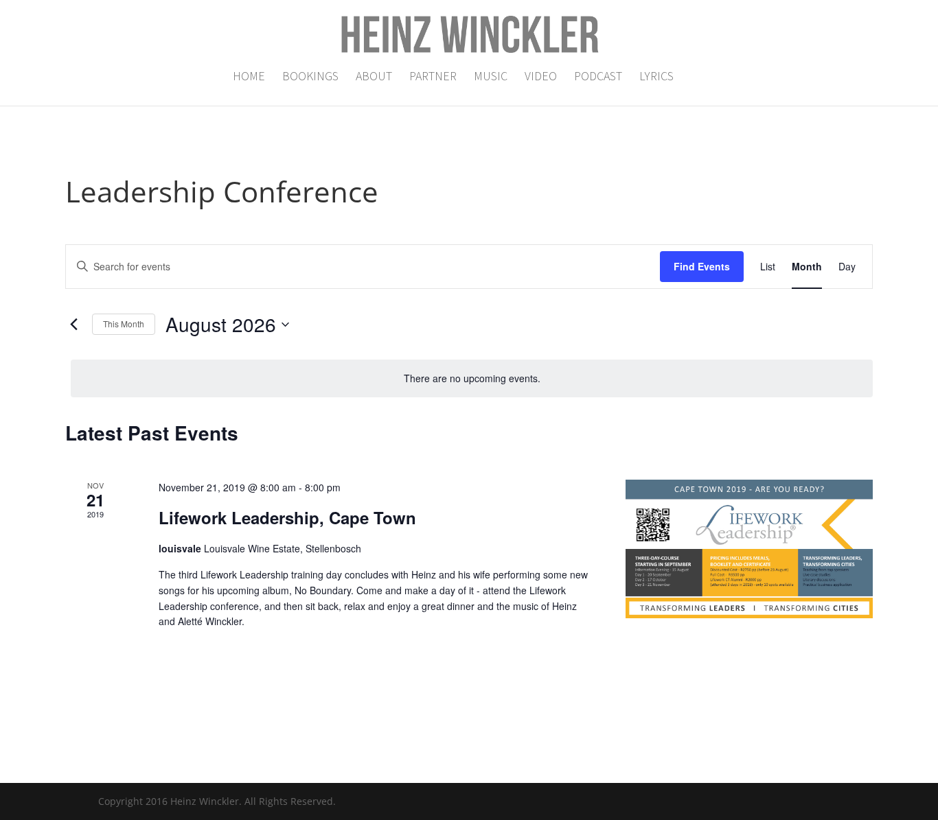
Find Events (702, 266)
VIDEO (541, 77)
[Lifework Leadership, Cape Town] (749, 549)
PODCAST (598, 77)
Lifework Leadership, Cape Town (287, 517)
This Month (123, 323)
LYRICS (656, 77)
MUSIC (490, 77)
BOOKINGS (310, 77)
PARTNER (433, 77)
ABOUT (374, 77)
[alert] (472, 378)
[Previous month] (73, 324)
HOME (249, 77)
